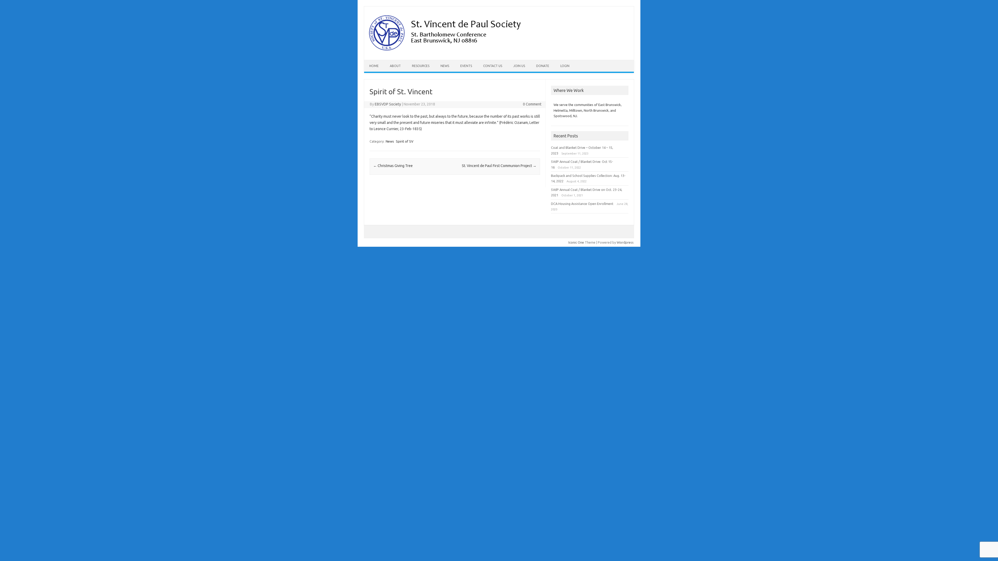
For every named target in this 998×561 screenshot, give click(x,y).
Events (466, 66)
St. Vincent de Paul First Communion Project (499, 166)
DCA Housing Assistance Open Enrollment (582, 203)
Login (564, 66)
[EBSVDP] (446, 51)
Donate (542, 66)
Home (374, 66)
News (445, 66)
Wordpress (625, 242)
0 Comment (532, 104)
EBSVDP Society (388, 104)
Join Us (519, 66)
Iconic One (576, 242)
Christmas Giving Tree (393, 166)
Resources (420, 66)
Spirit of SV (404, 141)
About (395, 66)
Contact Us (492, 66)
